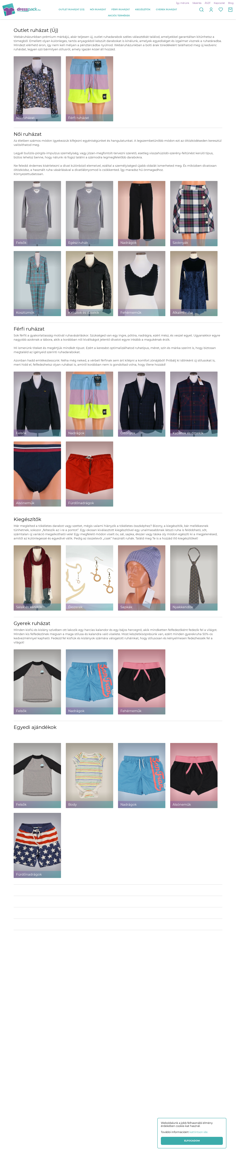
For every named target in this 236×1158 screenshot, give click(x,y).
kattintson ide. (198, 1132)
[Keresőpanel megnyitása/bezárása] (201, 9)
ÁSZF (208, 3)
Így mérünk (182, 3)
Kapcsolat (219, 3)
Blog (231, 3)
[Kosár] (230, 9)
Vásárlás (196, 3)
